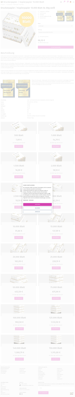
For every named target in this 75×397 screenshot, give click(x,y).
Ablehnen (37, 208)
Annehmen (37, 204)
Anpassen (37, 211)
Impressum (31, 200)
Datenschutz (25, 200)
